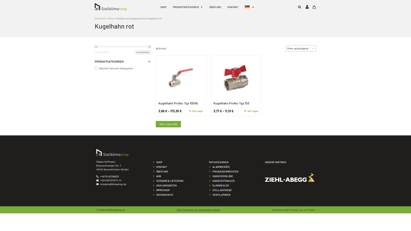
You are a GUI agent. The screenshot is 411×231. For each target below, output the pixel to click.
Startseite (100, 18)
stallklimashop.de (115, 209)
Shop (163, 7)
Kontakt (232, 7)
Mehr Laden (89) (168, 124)
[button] (299, 7)
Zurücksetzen (143, 52)
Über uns (215, 7)
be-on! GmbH (307, 209)
